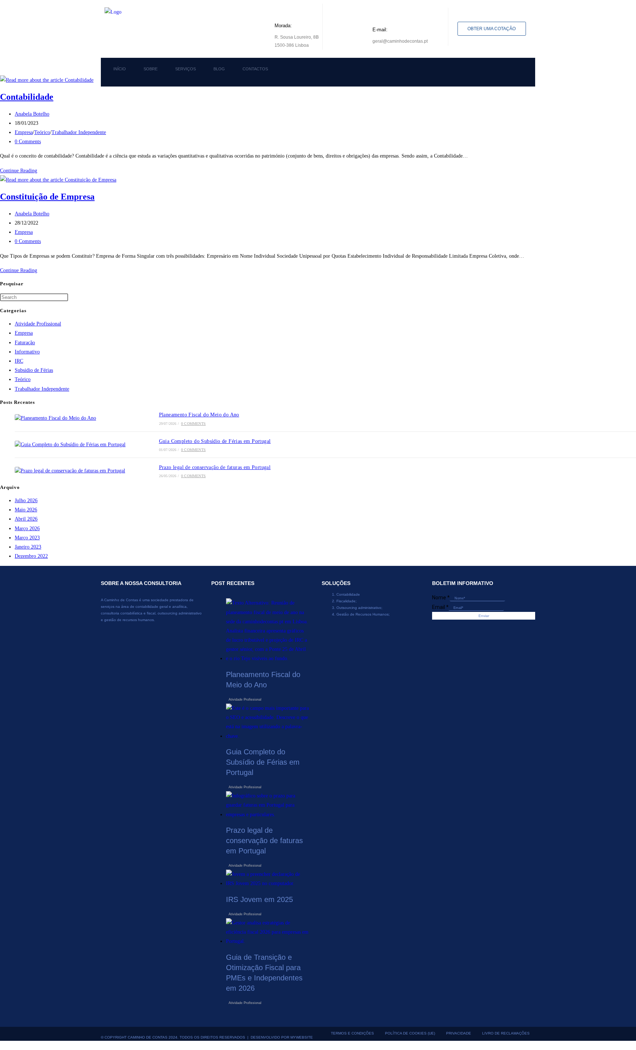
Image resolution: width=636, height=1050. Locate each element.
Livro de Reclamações (506, 1033)
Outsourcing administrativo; (359, 608)
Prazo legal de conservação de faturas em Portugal (215, 467)
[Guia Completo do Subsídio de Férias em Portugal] (74, 445)
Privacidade (458, 1033)
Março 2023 (27, 537)
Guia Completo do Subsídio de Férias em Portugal (215, 441)
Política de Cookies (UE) (410, 1033)
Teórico (42, 132)
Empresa (24, 132)
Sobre (151, 69)
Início (119, 69)
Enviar (483, 616)
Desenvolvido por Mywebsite (282, 1037)
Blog (219, 69)
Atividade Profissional (38, 324)
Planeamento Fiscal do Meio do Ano (199, 414)
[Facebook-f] (435, 70)
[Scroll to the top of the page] (2, 1045)
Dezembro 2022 (31, 556)
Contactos (255, 69)
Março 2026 (27, 528)
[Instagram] (460, 70)
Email (440, 607)
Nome (441, 597)
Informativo (27, 352)
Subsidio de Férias (34, 370)
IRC (19, 361)
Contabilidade (26, 97)
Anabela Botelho (32, 114)
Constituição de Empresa (47, 196)
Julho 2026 (26, 500)
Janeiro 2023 (28, 547)
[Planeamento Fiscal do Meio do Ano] (74, 418)
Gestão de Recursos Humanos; (363, 614)
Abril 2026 (26, 519)
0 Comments (28, 141)
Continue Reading (20, 170)
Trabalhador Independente (79, 132)
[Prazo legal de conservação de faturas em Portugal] (74, 471)
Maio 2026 (26, 509)
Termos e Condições (352, 1033)
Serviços (185, 69)
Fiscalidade (346, 601)
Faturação (25, 342)
